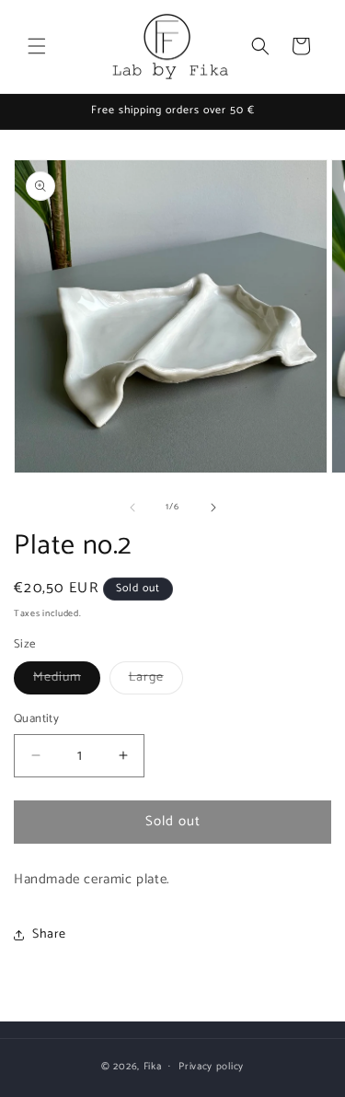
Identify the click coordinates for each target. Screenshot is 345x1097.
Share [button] (49, 934)
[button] (37, 46)
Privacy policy (211, 1066)
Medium (66, 680)
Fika (153, 1065)
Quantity (36, 719)
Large (156, 680)
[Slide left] (132, 507)
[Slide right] (213, 507)
